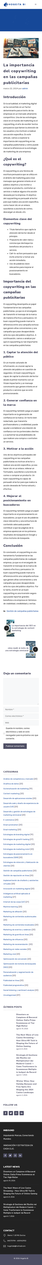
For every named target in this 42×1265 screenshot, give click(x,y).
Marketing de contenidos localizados (18, 925)
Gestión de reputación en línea (16, 875)
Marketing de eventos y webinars (17, 930)
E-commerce (8, 820)
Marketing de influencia (13, 939)
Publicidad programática (13, 985)
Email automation (10, 825)
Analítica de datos (11, 784)
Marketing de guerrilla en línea (16, 935)
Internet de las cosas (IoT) (14, 902)
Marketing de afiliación (12, 912)
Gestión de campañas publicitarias (22, 611)
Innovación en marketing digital (16, 889)
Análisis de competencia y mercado (18, 779)
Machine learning (10, 907)
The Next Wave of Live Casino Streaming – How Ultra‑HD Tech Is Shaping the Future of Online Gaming (27, 1041)
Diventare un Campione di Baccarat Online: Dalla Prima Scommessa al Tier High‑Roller (26, 1020)
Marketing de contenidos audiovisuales (19, 917)
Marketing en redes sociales (15, 949)
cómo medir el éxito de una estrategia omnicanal (17, 649)
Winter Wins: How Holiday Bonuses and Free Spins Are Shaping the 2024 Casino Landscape (26, 1087)
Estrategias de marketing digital (16, 844)
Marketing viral (9, 954)
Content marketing (11, 794)
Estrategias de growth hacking (16, 839)
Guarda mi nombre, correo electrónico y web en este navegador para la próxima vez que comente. (22, 733)
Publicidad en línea (11, 980)
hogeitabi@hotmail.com (16, 1246)
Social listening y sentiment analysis (18, 990)
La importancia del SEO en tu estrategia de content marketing (24, 628)
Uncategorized (9, 995)
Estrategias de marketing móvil (16, 849)
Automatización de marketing (16, 789)
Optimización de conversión (15, 959)
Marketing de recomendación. (15, 944)
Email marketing (10, 830)
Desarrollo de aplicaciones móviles (17, 798)
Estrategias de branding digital (16, 834)
